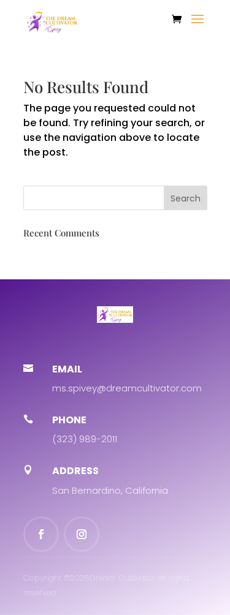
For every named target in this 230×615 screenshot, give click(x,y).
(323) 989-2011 (84, 438)
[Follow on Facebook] (41, 534)
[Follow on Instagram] (81, 534)
